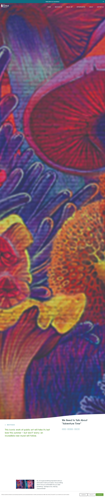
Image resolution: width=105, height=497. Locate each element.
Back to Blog (11, 424)
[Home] (5, 5)
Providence (70, 429)
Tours (49, 7)
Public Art (69, 7)
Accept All (100, 494)
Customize (83, 494)
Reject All (92, 494)
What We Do (58, 7)
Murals (64, 429)
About (91, 7)
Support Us (100, 7)
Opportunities (81, 7)
